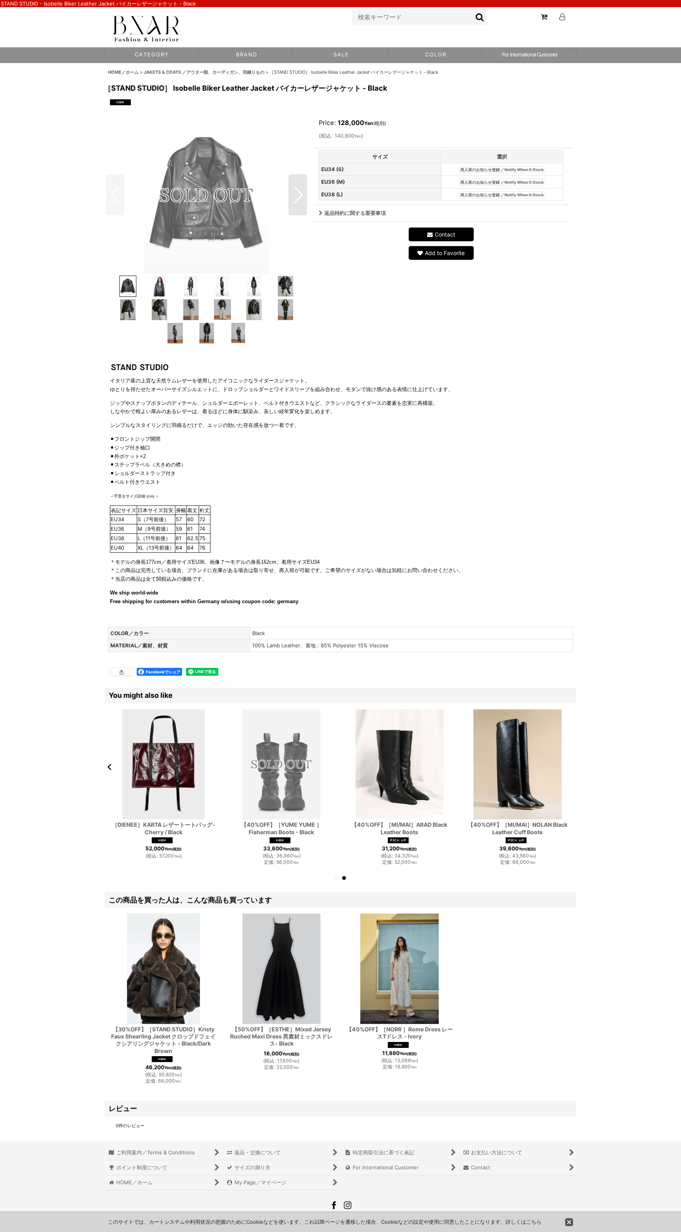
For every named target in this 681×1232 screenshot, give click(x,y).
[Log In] (562, 17)
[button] (435, 55)
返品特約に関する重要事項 (355, 213)
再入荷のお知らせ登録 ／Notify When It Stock (502, 169)
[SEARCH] (480, 17)
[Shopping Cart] (544, 17)
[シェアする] (121, 671)
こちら (533, 1222)
